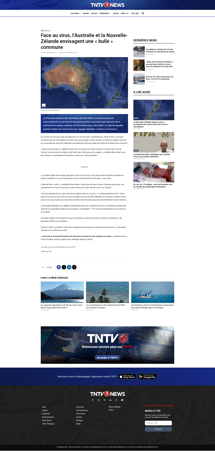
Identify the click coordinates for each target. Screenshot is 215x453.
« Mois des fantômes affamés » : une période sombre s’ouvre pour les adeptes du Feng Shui (160, 64)
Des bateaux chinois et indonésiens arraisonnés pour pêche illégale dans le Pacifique (152, 306)
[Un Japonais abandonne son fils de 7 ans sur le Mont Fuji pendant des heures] (62, 292)
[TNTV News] (107, 394)
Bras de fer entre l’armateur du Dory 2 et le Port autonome (159, 78)
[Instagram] (98, 400)
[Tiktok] (116, 400)
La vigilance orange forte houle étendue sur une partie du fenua (160, 50)
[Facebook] (59, 267)
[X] (64, 267)
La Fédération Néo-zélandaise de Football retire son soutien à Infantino (151, 155)
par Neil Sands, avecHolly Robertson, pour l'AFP (58, 247)
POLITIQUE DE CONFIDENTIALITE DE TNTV (94, 447)
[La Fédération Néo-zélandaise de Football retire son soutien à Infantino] (153, 142)
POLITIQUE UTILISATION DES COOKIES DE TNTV (143, 447)
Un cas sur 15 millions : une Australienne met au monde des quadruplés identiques (152, 185)
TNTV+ (111, 410)
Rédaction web (47, 251)
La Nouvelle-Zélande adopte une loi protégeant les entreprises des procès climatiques (150, 124)
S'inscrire (158, 429)
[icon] (42, 31)
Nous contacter (114, 407)
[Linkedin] (69, 267)
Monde (47, 31)
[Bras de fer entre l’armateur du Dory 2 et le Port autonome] (139, 79)
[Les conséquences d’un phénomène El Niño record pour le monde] (107, 292)
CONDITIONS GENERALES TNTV (118, 447)
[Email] (74, 267)
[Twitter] (104, 400)
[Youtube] (122, 400)
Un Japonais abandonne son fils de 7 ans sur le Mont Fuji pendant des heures (61, 306)
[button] (142, 13)
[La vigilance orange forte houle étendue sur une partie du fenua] (139, 51)
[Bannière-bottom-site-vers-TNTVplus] (107, 363)
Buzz (135, 180)
